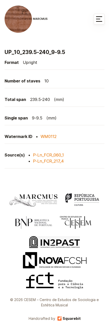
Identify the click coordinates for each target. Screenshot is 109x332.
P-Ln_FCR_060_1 (48, 155)
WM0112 (49, 136)
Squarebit (72, 318)
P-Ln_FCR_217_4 (48, 161)
